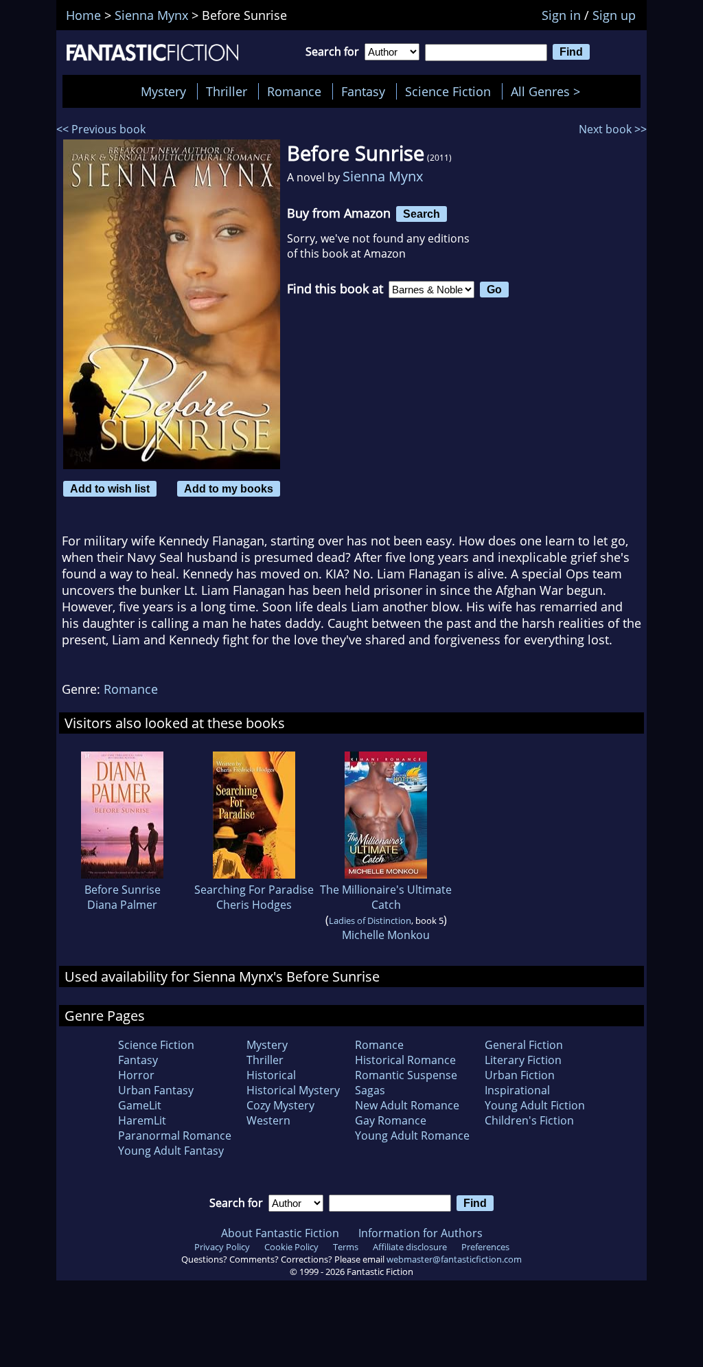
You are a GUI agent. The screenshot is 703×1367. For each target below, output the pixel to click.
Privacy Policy (222, 1247)
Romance (294, 91)
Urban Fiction (520, 1075)
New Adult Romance (407, 1105)
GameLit (139, 1105)
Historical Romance (405, 1059)
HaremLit (142, 1120)
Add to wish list (110, 488)
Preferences (485, 1247)
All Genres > (549, 91)
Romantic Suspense (406, 1075)
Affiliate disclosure (410, 1247)
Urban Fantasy (156, 1090)
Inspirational (517, 1090)
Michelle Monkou (386, 934)
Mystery (163, 91)
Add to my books (228, 488)
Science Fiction (448, 91)
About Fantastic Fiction (280, 1233)
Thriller (226, 91)
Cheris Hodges (254, 904)
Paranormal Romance (174, 1135)
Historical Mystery (293, 1090)
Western (268, 1120)
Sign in (561, 15)
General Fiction (524, 1044)
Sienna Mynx (383, 176)
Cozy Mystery (280, 1105)
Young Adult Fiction (535, 1105)
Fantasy (363, 91)
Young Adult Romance (412, 1135)
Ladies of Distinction (370, 920)
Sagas (370, 1090)
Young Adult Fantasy (171, 1150)
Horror (136, 1075)
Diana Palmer (122, 904)
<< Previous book (101, 129)
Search (421, 213)
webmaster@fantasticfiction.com (454, 1259)
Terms (345, 1247)
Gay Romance (390, 1120)
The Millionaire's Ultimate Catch (386, 897)
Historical (271, 1075)
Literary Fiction (523, 1059)
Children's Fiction (529, 1120)
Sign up (614, 15)
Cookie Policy (291, 1247)
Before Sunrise (122, 889)
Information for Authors (420, 1233)
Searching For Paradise (254, 889)
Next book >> (613, 129)
